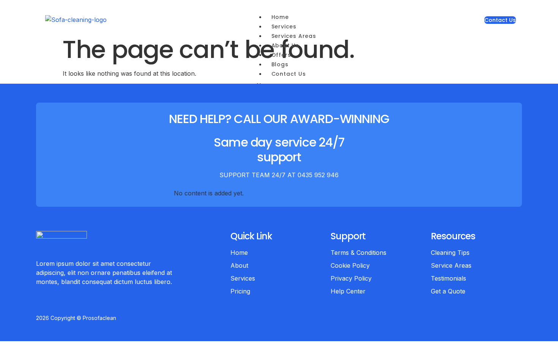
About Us (285, 45)
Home (280, 17)
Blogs (279, 64)
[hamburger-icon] (316, 19)
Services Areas (293, 36)
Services (283, 26)
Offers (281, 55)
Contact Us (288, 74)
